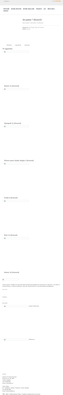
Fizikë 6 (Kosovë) (11, 198)
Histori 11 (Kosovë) (11, 86)
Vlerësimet (27, 45)
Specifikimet (18, 45)
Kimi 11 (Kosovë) (10, 235)
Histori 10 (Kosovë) (11, 272)
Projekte (39, 9)
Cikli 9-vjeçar (31, 27)
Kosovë (42, 27)
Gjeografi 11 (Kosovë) (12, 123)
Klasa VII (37, 27)
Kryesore (6, 9)
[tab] (9, 45)
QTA (45, 9)
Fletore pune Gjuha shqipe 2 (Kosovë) (19, 160)
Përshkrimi (9, 45)
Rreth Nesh (51, 9)
